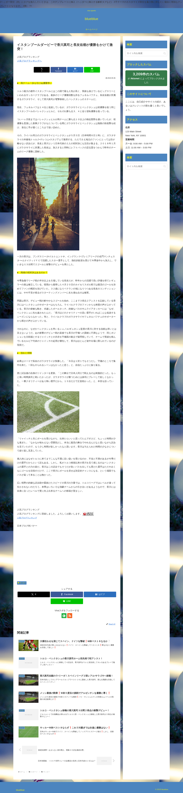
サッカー (23, 583)
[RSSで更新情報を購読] (69, 615)
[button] (164, 53)
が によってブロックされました (146, 79)
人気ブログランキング (27, 518)
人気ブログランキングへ (29, 61)
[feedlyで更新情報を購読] (63, 615)
